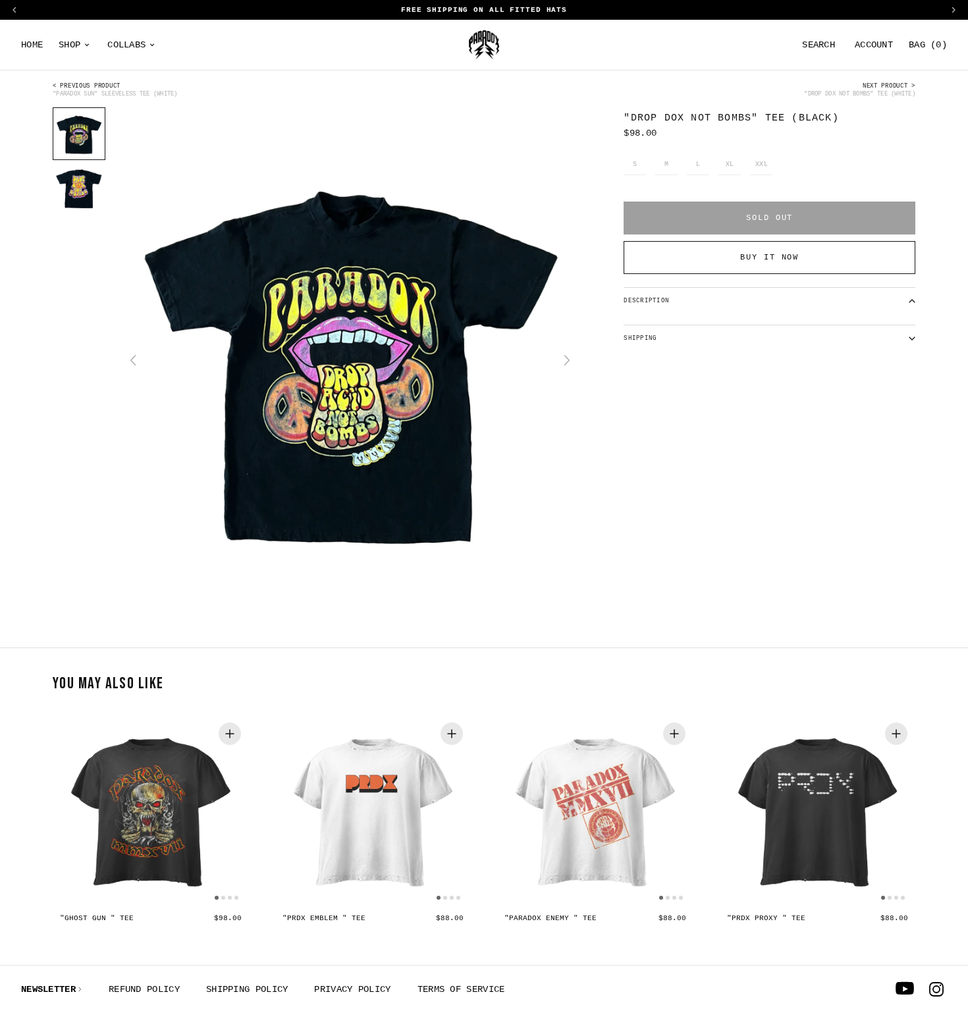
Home (32, 45)
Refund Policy (144, 989)
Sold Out (769, 218)
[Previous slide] (133, 360)
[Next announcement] (953, 10)
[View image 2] (79, 187)
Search (818, 45)
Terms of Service (461, 989)
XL (730, 164)
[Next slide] (567, 360)
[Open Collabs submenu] (152, 44)
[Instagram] (936, 989)
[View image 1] (79, 133)
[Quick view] (230, 734)
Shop (69, 45)
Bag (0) (928, 44)
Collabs (126, 45)
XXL (761, 164)
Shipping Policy (247, 989)
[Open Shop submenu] (87, 44)
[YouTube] (904, 989)
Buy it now (769, 257)
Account (874, 44)
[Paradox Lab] (484, 44)
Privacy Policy (352, 989)
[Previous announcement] (14, 10)
